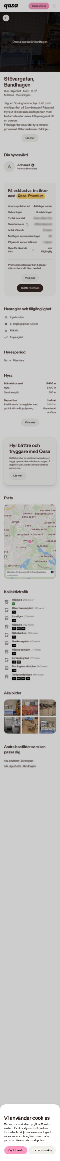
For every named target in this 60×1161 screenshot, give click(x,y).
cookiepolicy (37, 1140)
